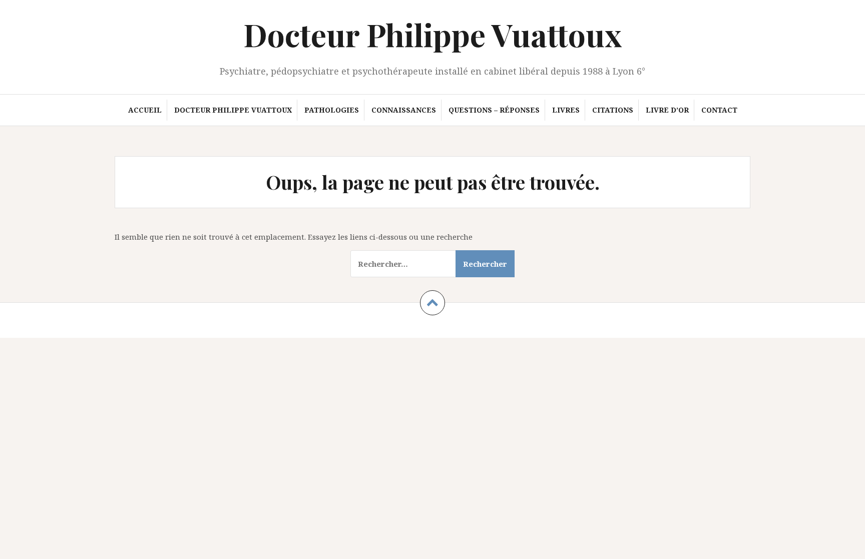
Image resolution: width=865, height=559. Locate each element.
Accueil (145, 110)
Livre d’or (667, 110)
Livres (566, 110)
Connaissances (403, 110)
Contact (719, 110)
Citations (612, 110)
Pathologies (331, 110)
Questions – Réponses (494, 110)
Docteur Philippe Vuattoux (432, 34)
